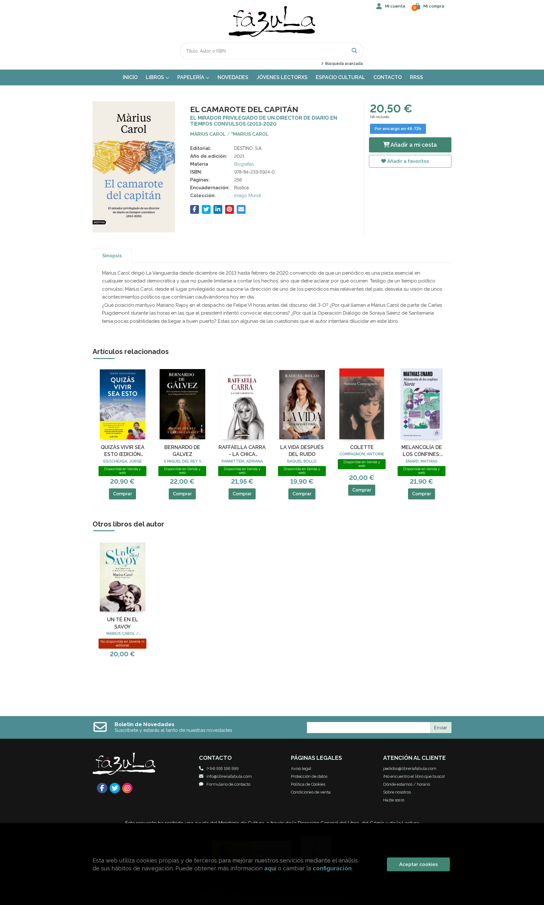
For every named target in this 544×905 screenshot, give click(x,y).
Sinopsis (112, 256)
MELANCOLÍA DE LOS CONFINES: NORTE (421, 451)
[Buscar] (354, 51)
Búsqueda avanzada (343, 63)
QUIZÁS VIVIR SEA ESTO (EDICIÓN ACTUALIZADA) (122, 451)
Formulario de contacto (228, 784)
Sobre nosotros (397, 792)
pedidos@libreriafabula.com (409, 768)
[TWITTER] (115, 788)
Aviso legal (301, 768)
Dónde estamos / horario (406, 784)
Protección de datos (309, 776)
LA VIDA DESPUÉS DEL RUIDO (302, 450)
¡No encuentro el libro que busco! (414, 776)
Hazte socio (393, 800)
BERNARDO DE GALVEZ (182, 450)
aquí (270, 868)
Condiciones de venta (311, 792)
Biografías (244, 164)
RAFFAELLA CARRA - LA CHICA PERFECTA (242, 451)
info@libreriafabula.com (229, 776)
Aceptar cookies (418, 864)
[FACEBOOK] (102, 788)
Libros (155, 77)
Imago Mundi (247, 195)
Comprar (122, 493)
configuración (332, 868)
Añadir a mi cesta (413, 144)
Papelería (191, 77)
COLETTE (362, 447)
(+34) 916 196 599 (223, 768)
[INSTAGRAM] (127, 788)
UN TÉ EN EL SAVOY (122, 623)
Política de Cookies (308, 784)
